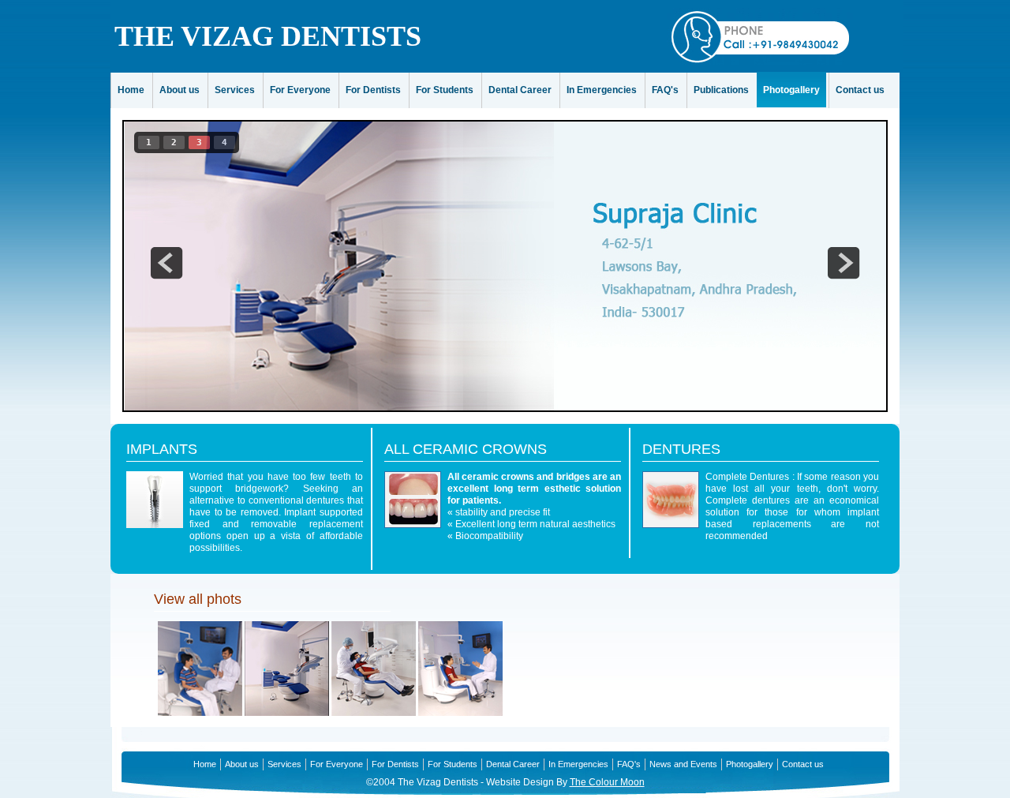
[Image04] (460, 712)
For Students (444, 90)
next (843, 262)
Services (235, 90)
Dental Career (520, 90)
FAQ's (665, 90)
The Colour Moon (607, 782)
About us (179, 90)
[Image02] (287, 712)
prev (166, 262)
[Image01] (200, 712)
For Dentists (373, 90)
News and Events (683, 764)
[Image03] (373, 712)
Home (131, 90)
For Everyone (300, 90)
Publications (721, 90)
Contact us (860, 90)
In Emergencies (602, 90)
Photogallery (791, 90)
